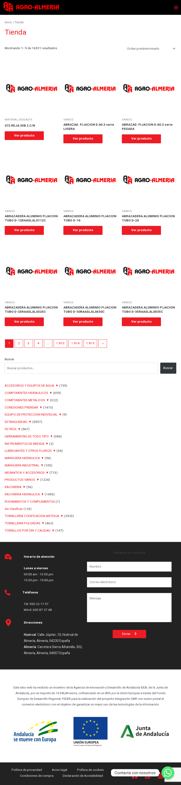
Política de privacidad (27, 770)
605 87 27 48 (43, 610)
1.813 (60, 343)
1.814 (75, 343)
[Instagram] (161, 776)
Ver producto (24, 135)
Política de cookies (90, 770)
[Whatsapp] (167, 772)
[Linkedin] (148, 776)
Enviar (128, 634)
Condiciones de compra (36, 775)
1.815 (90, 343)
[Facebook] (135, 776)
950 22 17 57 (39, 604)
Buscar (9, 359)
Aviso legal (60, 770)
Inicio (8, 22)
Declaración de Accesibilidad (83, 775)
